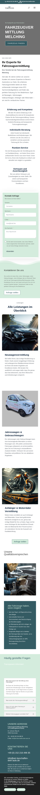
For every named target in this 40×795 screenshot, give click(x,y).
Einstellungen (12, 781)
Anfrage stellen (12, 293)
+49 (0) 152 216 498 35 (19, 753)
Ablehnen (21, 789)
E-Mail (6, 219)
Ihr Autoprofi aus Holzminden (14, 23)
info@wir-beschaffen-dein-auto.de (21, 738)
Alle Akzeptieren (10, 789)
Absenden (10, 251)
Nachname (8, 211)
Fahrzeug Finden (16, 43)
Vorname (7, 202)
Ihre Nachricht (8, 228)
